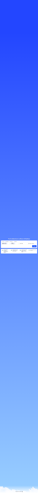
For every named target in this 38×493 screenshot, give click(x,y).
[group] (5, 243)
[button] (31, 1)
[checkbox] (15, 241)
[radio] (3, 241)
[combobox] (15, 243)
